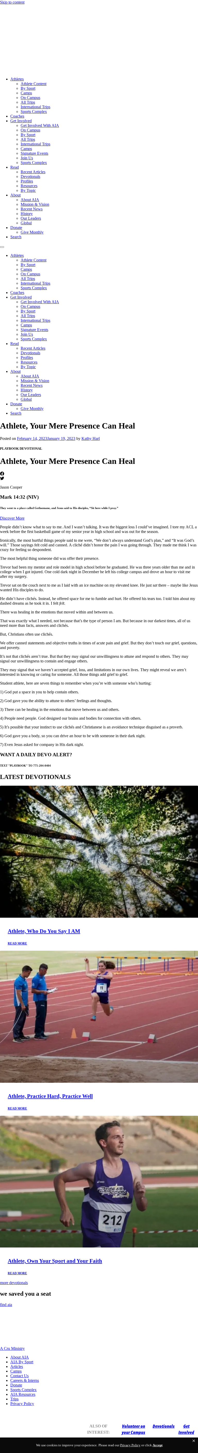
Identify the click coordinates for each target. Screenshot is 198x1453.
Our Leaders (31, 218)
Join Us (27, 158)
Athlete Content (33, 83)
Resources (29, 186)
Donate (16, 227)
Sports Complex (34, 111)
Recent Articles (33, 172)
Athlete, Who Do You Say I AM (44, 931)
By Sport (28, 88)
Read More (17, 943)
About (15, 195)
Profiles (27, 181)
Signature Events (34, 153)
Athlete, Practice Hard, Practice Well (50, 1096)
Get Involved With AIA (40, 125)
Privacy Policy (22, 1403)
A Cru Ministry (12, 1348)
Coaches (17, 116)
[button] (193, 1441)
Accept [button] (157, 1445)
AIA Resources (22, 1394)
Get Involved (21, 121)
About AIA (30, 200)
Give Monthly (32, 232)
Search (15, 237)
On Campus (30, 97)
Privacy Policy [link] (130, 1445)
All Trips (28, 102)
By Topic (28, 190)
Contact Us (19, 1376)
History (27, 213)
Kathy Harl (90, 438)
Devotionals (30, 176)
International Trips (35, 107)
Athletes (17, 79)
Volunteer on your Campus (133, 1429)
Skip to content (12, 2)
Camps (26, 93)
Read (14, 167)
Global (26, 223)
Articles (16, 1366)
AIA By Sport (21, 1362)
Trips (14, 1399)
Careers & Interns (24, 1380)
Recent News (32, 209)
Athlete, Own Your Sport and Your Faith (55, 1261)
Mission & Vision (35, 204)
